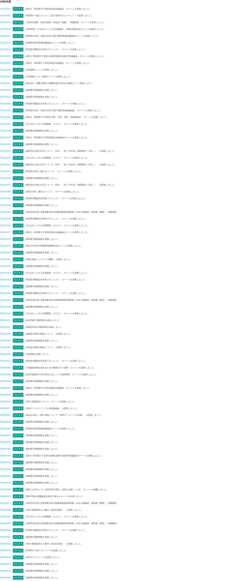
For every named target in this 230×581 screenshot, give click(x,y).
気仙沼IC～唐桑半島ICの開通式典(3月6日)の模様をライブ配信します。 (59, 83)
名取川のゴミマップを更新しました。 (44, 557)
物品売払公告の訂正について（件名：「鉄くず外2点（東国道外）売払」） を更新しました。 (71, 151)
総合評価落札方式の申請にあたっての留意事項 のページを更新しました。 (62, 374)
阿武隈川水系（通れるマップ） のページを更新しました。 (54, 171)
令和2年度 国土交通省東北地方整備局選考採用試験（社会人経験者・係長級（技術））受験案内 (71, 300)
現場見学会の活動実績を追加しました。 (45, 327)
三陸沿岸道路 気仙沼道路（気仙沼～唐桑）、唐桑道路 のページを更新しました (65, 22)
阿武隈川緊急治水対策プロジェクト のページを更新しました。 (56, 49)
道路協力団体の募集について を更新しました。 (49, 334)
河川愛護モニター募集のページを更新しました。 (49, 76)
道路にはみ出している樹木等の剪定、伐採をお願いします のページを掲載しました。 (67, 489)
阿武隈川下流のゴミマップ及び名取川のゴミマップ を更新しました (59, 15)
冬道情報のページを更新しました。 (43, 70)
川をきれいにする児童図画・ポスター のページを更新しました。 (57, 124)
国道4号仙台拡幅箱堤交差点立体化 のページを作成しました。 (55, 496)
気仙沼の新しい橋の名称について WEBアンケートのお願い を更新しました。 (64, 415)
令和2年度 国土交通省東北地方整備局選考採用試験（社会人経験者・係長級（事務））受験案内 (71, 212)
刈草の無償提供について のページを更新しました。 (51, 401)
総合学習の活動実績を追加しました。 (44, 320)
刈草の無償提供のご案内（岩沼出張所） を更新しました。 (54, 544)
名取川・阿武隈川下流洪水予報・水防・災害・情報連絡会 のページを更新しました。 (67, 117)
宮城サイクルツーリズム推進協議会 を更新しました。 (52, 408)
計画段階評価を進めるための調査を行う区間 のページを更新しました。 (61, 368)
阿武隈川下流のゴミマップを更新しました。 (47, 550)
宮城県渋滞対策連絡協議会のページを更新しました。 (51, 43)
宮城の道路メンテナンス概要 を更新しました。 (49, 259)
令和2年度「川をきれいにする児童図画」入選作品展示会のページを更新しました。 (66, 29)
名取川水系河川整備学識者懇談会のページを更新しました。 (54, 246)
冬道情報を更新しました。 (38, 354)
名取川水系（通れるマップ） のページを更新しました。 (53, 191)
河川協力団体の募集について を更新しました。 (49, 347)
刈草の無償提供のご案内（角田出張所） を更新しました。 (54, 510)
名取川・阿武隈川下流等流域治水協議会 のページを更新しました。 (59, 9)
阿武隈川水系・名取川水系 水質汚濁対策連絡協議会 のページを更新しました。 (64, 110)
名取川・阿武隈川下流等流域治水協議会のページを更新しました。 (57, 137)
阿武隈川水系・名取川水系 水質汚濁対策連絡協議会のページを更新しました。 (63, 36)
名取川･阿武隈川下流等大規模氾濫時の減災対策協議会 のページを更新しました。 (65, 56)
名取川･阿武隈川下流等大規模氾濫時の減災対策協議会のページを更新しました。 (64, 456)
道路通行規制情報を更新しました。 (43, 90)
